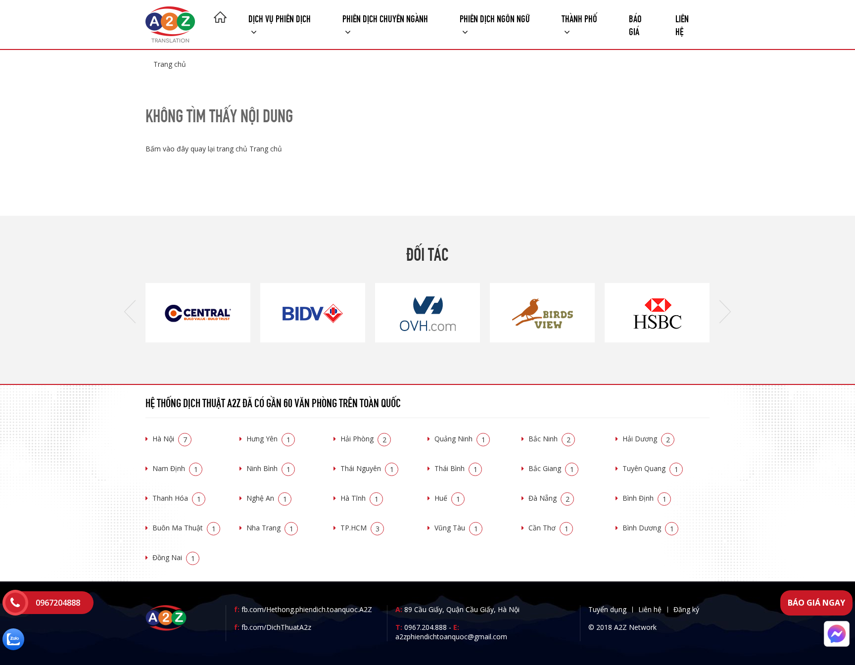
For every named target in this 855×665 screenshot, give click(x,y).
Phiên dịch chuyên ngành (385, 17)
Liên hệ (682, 24)
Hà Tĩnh (359, 498)
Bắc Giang (551, 468)
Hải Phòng (363, 438)
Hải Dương (646, 438)
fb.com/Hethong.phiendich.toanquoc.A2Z (303, 609)
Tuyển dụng (607, 609)
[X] (220, 18)
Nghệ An (266, 498)
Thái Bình (455, 468)
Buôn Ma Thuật (184, 527)
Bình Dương (648, 527)
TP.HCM (360, 527)
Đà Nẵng (549, 498)
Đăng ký (686, 609)
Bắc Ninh (549, 438)
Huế (447, 498)
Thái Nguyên (367, 468)
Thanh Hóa (176, 498)
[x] (15, 603)
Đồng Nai (173, 557)
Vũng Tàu (456, 527)
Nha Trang (269, 527)
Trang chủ (169, 64)
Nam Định (175, 468)
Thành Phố (579, 17)
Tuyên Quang (650, 468)
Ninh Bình (268, 468)
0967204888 (58, 602)
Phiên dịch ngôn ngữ (495, 17)
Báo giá (635, 24)
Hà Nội (169, 438)
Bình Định (644, 498)
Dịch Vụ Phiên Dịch (279, 17)
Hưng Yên (268, 438)
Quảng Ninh (459, 438)
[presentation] (130, 313)
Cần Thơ (548, 527)
